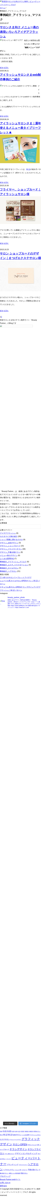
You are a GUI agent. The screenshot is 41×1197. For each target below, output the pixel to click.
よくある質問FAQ (7, 559)
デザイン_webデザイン (9, 543)
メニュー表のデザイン (8, 555)
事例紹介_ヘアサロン (8, 571)
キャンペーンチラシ (15, 1139)
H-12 (19, 1131)
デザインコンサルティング (26, 1153)
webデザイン (17, 1135)
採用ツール (12, 1173)
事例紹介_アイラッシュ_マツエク (13, 562)
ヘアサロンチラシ (9, 1170)
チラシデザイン (18, 1149)
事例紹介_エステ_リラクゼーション (14, 565)
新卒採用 (17, 1173)
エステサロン (5, 1139)
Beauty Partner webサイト (10, 1179)
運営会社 (3, 1186)
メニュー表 (18, 1169)
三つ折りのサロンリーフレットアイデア (15, 577)
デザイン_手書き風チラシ (10, 552)
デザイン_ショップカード (10, 546)
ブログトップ (5, 1176)
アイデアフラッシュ (8, 533)
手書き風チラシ (33, 1170)
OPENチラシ (36, 1131)
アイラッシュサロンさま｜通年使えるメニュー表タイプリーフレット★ (20, 128)
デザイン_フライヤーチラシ (11, 549)
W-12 (5, 1135)
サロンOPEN (20, 1144)
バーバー (8, 1159)
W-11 (28, 169)
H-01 (5, 1131)
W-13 (10, 1135)
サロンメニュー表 (33, 1145)
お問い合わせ (5, 1183)
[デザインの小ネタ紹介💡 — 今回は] (34, 1036)
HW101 (27, 1131)
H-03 (12, 1131)
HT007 (22, 1131)
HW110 (31, 1131)
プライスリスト (23, 1164)
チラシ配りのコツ (9, 1153)
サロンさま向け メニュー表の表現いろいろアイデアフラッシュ (19, 32)
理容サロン (24, 1173)
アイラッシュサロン (35, 1134)
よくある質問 (25, 1134)
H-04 (16, 1131)
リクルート (24, 1169)
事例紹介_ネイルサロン (9, 568)
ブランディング (12, 1164)
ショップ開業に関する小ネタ (11, 540)
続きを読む (4, 68)
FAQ (1, 1131)
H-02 (9, 1131)
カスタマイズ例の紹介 (8, 536)
